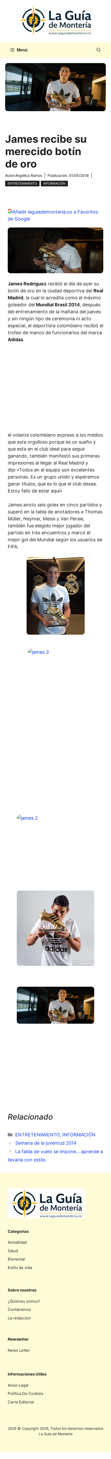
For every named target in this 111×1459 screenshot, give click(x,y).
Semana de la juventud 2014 (46, 1143)
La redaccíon (19, 1318)
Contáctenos (19, 1309)
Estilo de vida (20, 1267)
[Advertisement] (55, 389)
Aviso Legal (18, 1385)
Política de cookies (25, 1393)
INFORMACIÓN (54, 183)
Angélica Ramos (28, 175)
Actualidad (17, 1242)
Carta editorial (21, 1402)
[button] (98, 50)
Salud (13, 1250)
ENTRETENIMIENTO (22, 183)
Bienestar (16, 1259)
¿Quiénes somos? (24, 1301)
